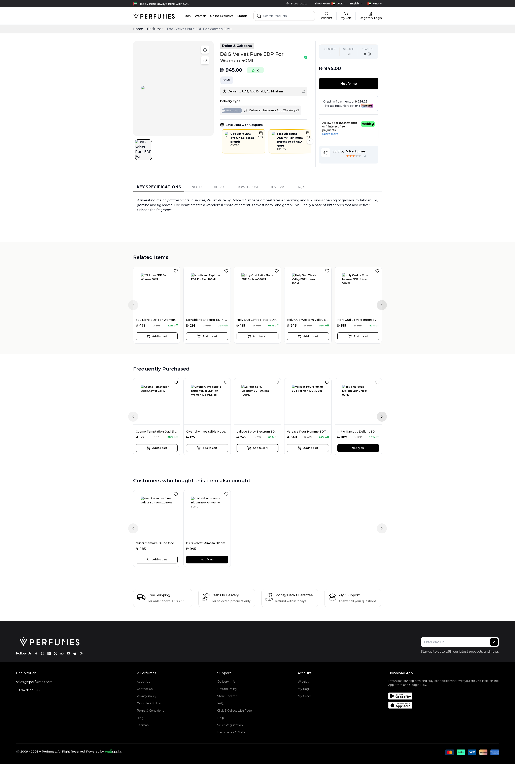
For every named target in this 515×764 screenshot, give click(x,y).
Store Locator (227, 696)
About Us (143, 681)
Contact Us (144, 689)
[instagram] (42, 653)
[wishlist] (176, 270)
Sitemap (143, 725)
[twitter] (55, 653)
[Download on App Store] (445, 705)
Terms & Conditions (150, 710)
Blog (140, 718)
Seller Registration (230, 725)
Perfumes (155, 29)
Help (220, 718)
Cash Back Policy (149, 703)
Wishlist (303, 681)
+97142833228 (28, 690)
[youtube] (68, 653)
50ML (227, 80)
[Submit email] (494, 642)
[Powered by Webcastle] (114, 752)
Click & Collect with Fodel (234, 710)
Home (138, 29)
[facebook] (36, 653)
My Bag (303, 689)
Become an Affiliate (231, 732)
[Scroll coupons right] (310, 141)
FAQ (220, 703)
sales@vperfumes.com (34, 682)
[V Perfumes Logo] (154, 15)
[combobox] (338, 4)
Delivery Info (226, 681)
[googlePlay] (81, 653)
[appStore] (74, 653)
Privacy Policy (146, 696)
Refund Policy (227, 689)
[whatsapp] (62, 653)
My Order (304, 696)
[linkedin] (49, 653)
